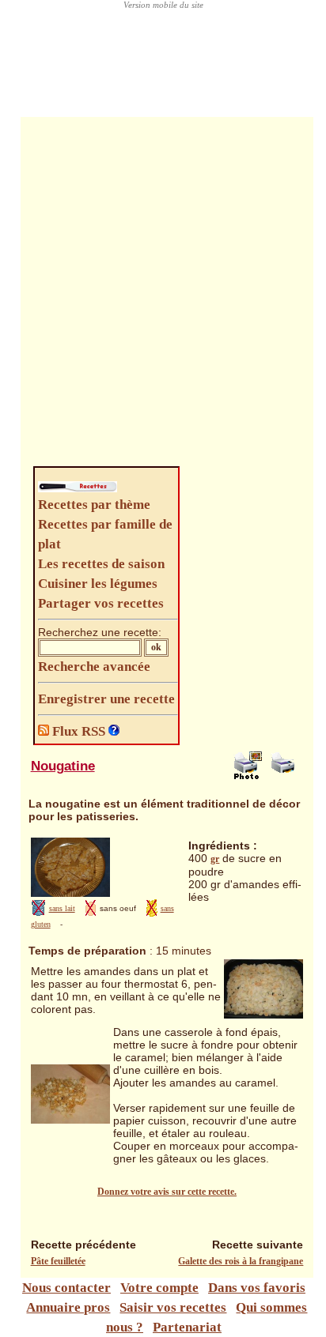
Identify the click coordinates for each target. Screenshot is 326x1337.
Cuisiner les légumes (97, 583)
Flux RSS (78, 731)
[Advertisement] (163, 295)
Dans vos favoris (256, 1287)
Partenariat (187, 1327)
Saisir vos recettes (172, 1307)
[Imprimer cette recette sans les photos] (285, 776)
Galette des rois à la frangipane (240, 1261)
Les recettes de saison (101, 563)
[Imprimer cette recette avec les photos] (248, 776)
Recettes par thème (94, 504)
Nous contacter (66, 1287)
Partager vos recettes (101, 603)
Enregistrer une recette (106, 698)
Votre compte (159, 1287)
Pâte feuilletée (58, 1261)
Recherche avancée (94, 666)
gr (214, 858)
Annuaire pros (68, 1307)
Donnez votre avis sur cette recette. (167, 1191)
